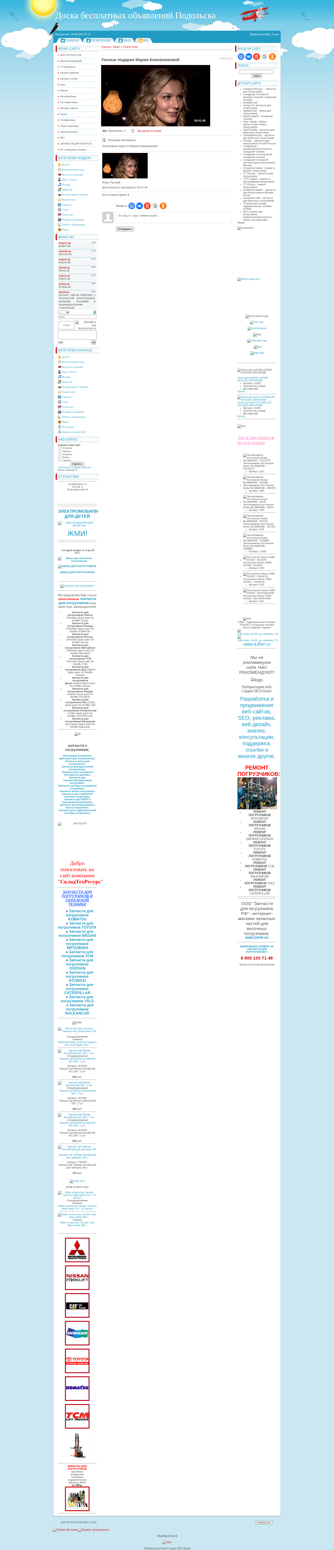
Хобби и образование (73, 224)
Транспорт (68, 214)
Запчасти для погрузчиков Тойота (80, 613)
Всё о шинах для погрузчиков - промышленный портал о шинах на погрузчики (257, 215)
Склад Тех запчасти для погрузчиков (257, 106)
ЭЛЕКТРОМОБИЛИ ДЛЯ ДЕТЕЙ (78, 514)
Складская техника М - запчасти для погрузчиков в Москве (259, 162)
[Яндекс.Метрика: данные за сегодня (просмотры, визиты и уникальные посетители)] (65, 1530)
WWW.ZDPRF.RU (257, 938)
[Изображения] (125, 166)
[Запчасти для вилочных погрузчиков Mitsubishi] (77, 1261)
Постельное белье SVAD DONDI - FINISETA (257, 580)
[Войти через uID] (241, 56)
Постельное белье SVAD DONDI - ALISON (257, 564)
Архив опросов (82, 467)
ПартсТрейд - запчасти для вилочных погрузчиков (258, 131)
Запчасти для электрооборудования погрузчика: (77, 780)
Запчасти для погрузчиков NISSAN (77, 934)
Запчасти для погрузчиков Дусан (77, 680)
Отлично (67, 448)
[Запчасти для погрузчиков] (77, 1316)
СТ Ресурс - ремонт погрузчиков (254, 185)
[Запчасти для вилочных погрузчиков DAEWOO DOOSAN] (77, 1344)
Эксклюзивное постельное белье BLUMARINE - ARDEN (259, 486)
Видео (116, 46)
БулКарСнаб (250, 102)
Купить (241, 391)
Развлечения (68, 199)
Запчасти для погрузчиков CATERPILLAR (78, 989)
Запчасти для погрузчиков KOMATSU (79, 915)
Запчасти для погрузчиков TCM (77, 954)
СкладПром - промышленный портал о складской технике (257, 149)
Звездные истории (149, 130)
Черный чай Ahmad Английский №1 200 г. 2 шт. (77, 1060)
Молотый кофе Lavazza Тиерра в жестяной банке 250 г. (77, 1043)
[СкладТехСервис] (77, 1460)
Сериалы (66, 204)
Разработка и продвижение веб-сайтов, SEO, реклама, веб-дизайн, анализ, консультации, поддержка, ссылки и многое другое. (257, 727)
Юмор (65, 229)
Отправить (125, 229)
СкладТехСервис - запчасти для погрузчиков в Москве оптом (259, 192)
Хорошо (66, 451)
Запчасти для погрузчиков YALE (77, 999)
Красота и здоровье (72, 174)
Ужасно (66, 460)
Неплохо (67, 454)
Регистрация (101, 40)
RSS (145, 40)
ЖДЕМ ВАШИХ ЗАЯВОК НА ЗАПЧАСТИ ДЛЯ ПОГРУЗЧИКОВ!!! (257, 949)
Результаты (64, 467)
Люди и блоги (69, 179)
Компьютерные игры (73, 169)
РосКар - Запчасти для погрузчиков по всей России (259, 142)
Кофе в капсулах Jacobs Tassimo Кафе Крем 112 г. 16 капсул (77, 1207)
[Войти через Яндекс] (256, 56)
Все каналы (68, 426)
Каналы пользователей (74, 431)
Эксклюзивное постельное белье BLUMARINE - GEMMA (258, 546)
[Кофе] (77, 1181)
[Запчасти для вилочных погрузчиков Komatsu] (77, 1400)
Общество (67, 189)
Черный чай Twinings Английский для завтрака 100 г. (77, 1156)
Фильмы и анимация (73, 219)
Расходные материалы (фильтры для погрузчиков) (77, 757)
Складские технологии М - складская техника (258, 155)
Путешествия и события (75, 194)
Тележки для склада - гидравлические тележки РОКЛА (257, 206)
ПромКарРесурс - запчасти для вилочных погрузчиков (259, 136)
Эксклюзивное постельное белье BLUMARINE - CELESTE (258, 466)
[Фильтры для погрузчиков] (77, 1510)
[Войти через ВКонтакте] (248, 56)
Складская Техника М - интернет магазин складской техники (259, 97)
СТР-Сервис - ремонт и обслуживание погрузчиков (258, 180)
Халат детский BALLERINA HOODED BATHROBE (252, 379)
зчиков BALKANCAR (77, 1011)
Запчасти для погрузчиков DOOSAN (79, 964)
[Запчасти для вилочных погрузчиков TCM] (77, 1427)
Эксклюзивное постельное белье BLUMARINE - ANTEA (259, 525)
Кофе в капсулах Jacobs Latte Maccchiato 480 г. (77, 1224)
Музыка (66, 184)
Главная (72, 40)
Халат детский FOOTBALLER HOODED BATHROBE (254, 404)
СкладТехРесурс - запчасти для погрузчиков (259, 90)
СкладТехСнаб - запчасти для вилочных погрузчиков (258, 199)
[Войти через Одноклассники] (272, 56)
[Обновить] (94, 312)
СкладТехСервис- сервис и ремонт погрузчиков (259, 169)
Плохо (65, 457)
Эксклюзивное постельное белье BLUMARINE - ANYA (258, 506)
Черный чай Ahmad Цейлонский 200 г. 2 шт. (77, 1092)
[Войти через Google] (264, 56)
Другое (66, 164)
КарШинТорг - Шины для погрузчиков (257, 112)
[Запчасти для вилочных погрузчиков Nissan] (77, 1289)
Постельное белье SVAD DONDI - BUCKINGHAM (257, 597)
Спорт (65, 209)
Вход (127, 40)
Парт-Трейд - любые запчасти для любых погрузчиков (255, 124)
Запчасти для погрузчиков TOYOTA (77, 925)
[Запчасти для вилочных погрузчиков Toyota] (77, 1372)
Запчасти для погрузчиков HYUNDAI (79, 976)
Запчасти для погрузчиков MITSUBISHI (79, 944)
